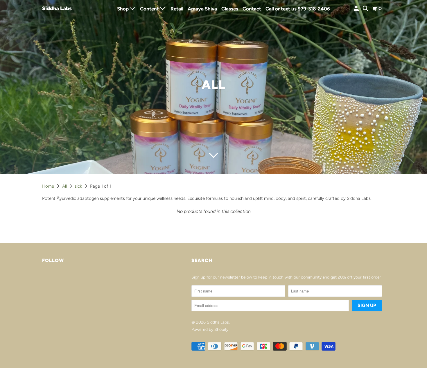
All (65, 186)
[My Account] (357, 8)
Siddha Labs (57, 8)
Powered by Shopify (209, 329)
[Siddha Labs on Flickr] (43, 279)
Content (150, 9)
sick (79, 186)
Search (201, 260)
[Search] (366, 8)
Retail (177, 9)
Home (48, 186)
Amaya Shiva (202, 9)
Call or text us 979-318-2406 (297, 9)
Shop (123, 9)
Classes (229, 9)
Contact (252, 9)
